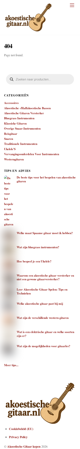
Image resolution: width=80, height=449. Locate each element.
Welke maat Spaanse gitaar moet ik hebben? (45, 233)
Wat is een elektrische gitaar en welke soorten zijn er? (45, 334)
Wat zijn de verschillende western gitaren (43, 318)
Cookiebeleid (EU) (21, 429)
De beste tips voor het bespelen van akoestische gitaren (46, 179)
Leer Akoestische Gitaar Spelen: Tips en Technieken (42, 291)
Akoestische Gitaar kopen (24, 446)
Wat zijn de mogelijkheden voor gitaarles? (43, 346)
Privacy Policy (18, 437)
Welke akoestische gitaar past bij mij (40, 304)
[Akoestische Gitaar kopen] (28, 30)
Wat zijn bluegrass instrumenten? (38, 247)
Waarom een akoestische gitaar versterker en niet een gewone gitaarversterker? (45, 277)
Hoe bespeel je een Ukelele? (34, 261)
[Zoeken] (12, 79)
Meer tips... (11, 365)
